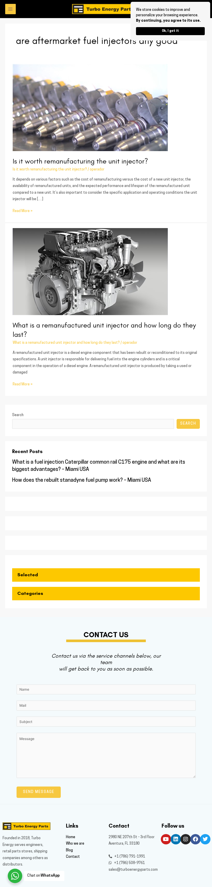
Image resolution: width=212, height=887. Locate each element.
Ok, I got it (170, 31)
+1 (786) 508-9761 (129, 863)
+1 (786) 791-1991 (129, 856)
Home (70, 837)
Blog (69, 850)
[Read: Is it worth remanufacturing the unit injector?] (90, 107)
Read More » (23, 210)
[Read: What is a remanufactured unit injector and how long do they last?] (90, 272)
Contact (73, 857)
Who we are (75, 843)
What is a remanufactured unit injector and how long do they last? (66, 343)
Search (18, 415)
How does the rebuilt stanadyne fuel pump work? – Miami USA (81, 480)
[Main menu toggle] (10, 9)
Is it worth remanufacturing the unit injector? (80, 161)
